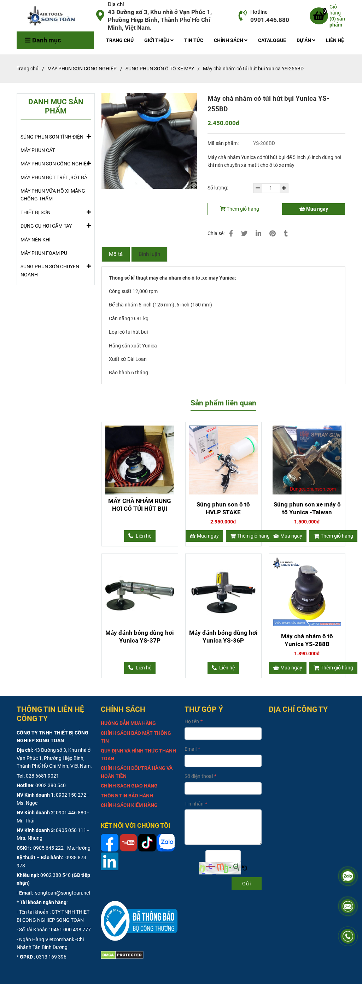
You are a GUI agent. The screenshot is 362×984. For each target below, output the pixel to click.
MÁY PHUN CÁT (38, 150)
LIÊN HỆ (335, 40)
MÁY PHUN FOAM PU (44, 253)
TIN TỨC (193, 40)
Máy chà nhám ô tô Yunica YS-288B (307, 640)
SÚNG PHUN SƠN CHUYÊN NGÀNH (50, 270)
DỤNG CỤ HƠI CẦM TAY (46, 226)
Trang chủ (28, 68)
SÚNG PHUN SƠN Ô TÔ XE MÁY (159, 68)
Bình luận (149, 254)
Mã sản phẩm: (224, 143)
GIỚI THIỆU (157, 40)
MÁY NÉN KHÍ (36, 239)
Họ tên (192, 721)
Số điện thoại (199, 776)
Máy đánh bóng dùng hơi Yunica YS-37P (139, 636)
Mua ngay (316, 209)
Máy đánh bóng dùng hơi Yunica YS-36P (223, 636)
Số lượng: (218, 188)
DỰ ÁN (304, 40)
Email (191, 749)
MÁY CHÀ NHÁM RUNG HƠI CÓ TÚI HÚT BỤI (139, 504)
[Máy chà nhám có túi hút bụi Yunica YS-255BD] (54, 16)
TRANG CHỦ (120, 40)
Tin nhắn (194, 804)
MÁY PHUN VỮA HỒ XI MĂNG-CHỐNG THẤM (54, 194)
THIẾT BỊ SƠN (36, 212)
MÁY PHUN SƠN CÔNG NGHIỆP (82, 68)
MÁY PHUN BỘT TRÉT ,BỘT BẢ (54, 177)
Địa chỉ (116, 4)
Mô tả (116, 254)
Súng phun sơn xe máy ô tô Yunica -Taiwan (307, 508)
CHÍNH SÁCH (229, 40)
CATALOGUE (272, 40)
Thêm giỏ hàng (242, 209)
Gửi (246, 883)
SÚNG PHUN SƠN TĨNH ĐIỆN (52, 137)
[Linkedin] (258, 233)
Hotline (259, 12)
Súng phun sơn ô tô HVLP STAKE (223, 508)
